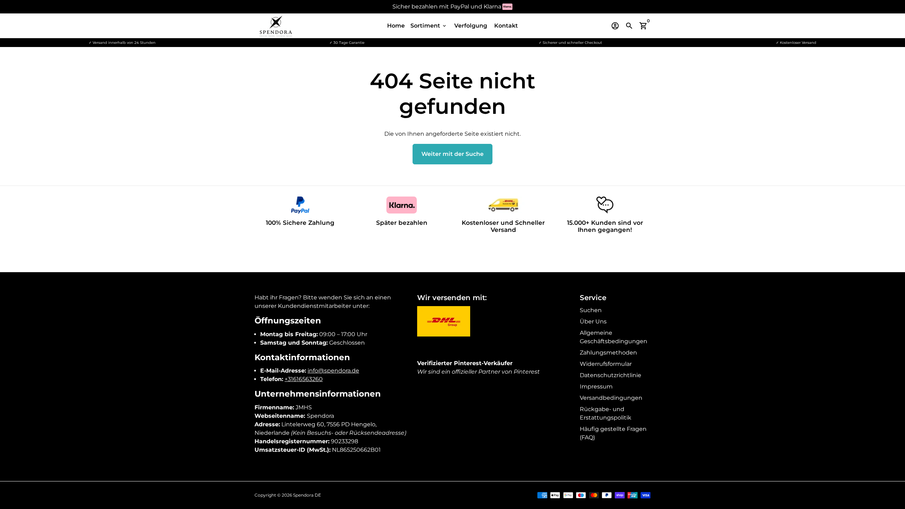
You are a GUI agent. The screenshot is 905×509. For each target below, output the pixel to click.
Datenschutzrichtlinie (610, 375)
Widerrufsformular (606, 364)
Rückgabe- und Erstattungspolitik (605, 413)
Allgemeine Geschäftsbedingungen (613, 337)
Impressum (596, 386)
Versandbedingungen (611, 397)
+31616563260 (304, 379)
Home (396, 25)
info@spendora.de (333, 370)
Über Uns (593, 321)
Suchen (591, 310)
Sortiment (428, 25)
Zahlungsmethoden (608, 352)
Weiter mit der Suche (452, 154)
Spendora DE (307, 495)
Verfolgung (470, 25)
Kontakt (506, 25)
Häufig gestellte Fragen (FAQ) (613, 433)
